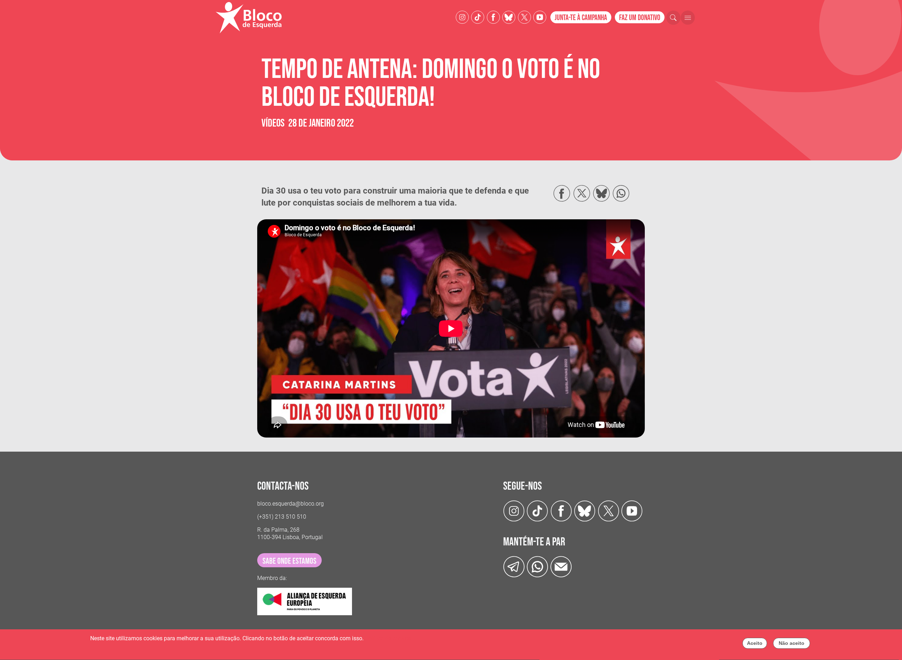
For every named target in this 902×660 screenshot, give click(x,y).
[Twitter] (508, 16)
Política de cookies (388, 638)
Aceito (754, 643)
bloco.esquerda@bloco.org (290, 503)
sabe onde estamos (289, 561)
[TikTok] (477, 16)
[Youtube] (539, 16)
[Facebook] (493, 16)
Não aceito (791, 643)
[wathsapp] (537, 566)
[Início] (252, 17)
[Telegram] (514, 566)
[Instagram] (462, 16)
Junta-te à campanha (581, 18)
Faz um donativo (639, 18)
